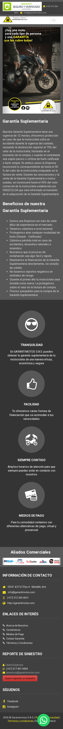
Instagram (13, 706)
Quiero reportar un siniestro (20, 678)
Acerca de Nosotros (17, 625)
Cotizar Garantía (15, 638)
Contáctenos (13, 629)
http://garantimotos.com (21, 603)
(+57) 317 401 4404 (16, 668)
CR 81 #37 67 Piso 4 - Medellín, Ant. (27, 586)
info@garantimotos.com (21, 592)
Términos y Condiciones (19, 643)
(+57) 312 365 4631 (18, 597)
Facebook (12, 701)
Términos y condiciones (20, 721)
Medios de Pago (15, 634)
